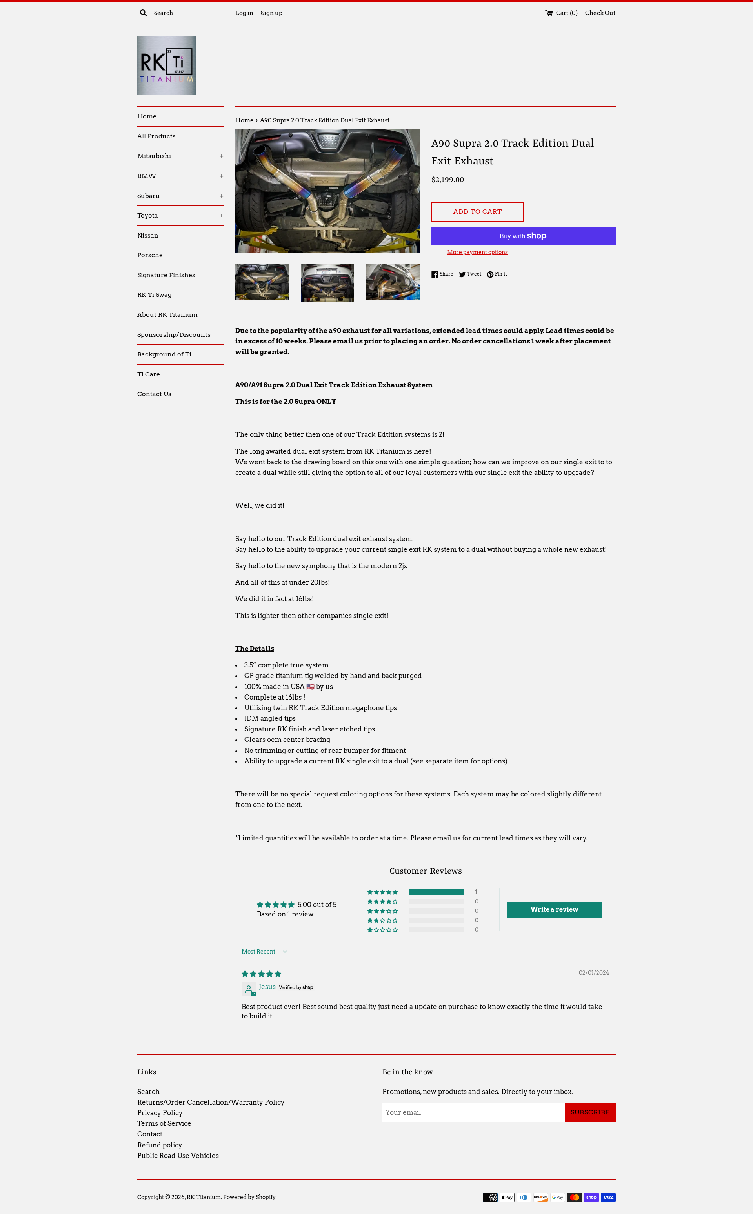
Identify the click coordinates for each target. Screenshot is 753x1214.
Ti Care (148, 374)
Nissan (147, 235)
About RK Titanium (167, 314)
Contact (149, 1134)
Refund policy (159, 1145)
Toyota (180, 215)
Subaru (180, 196)
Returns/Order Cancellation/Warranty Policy (211, 1102)
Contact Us (154, 394)
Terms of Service (164, 1123)
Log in (244, 12)
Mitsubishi (180, 156)
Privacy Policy (160, 1113)
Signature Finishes (166, 275)
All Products (156, 136)
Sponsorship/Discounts (174, 334)
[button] (383, 892)
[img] (261, 974)
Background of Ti (164, 354)
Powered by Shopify (249, 1197)
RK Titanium (204, 1197)
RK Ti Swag (154, 294)
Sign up (271, 12)
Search (148, 1092)
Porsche (150, 255)
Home (146, 116)
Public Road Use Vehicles (178, 1155)
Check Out (600, 12)
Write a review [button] (554, 909)
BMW (180, 176)
